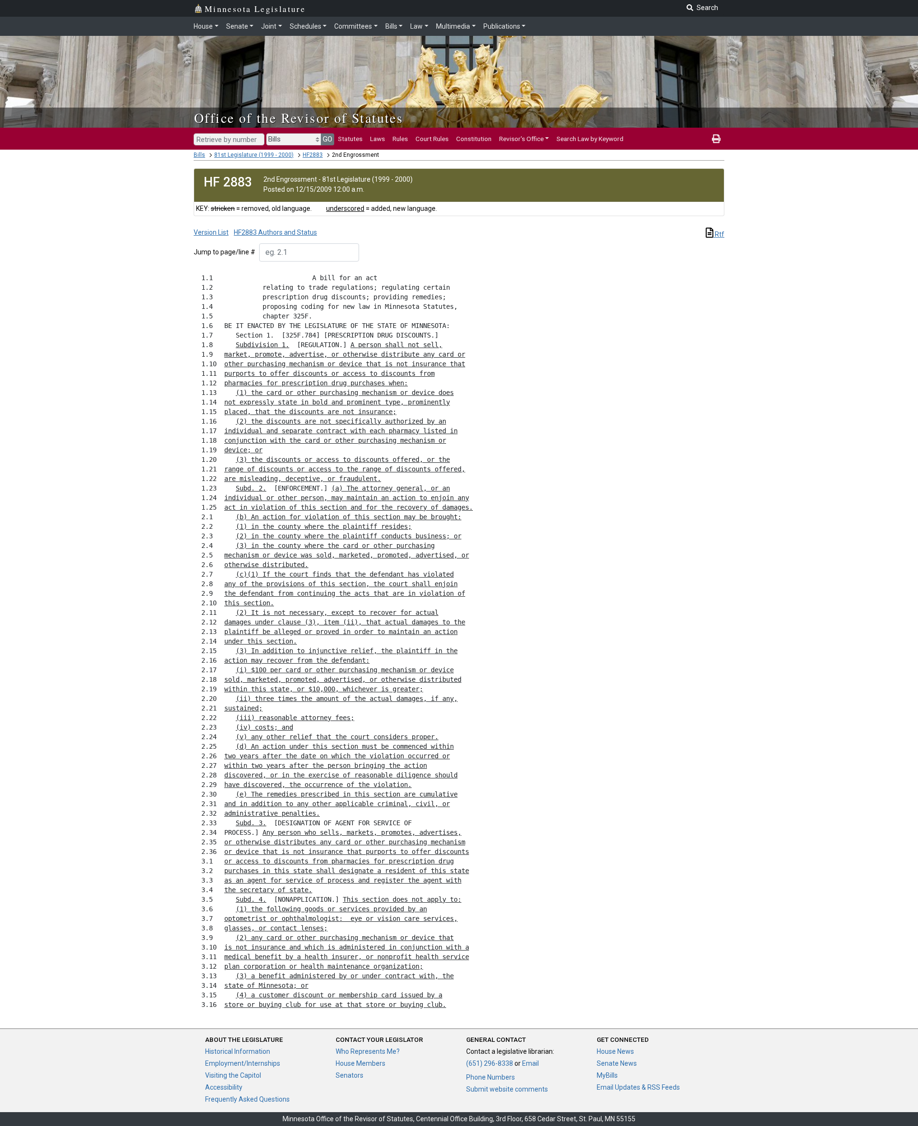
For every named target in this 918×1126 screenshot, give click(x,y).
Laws (377, 138)
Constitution (474, 138)
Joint (268, 26)
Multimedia (453, 26)
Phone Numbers (490, 1077)
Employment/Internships (242, 1063)
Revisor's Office (521, 138)
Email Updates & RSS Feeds (638, 1087)
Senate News (617, 1063)
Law (416, 26)
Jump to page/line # (224, 252)
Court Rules (431, 138)
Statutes (350, 138)
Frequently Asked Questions (247, 1099)
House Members (360, 1063)
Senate (237, 26)
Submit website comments (507, 1089)
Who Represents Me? (368, 1051)
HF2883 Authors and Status (275, 232)
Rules (400, 138)
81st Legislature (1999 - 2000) (254, 155)
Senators (349, 1075)
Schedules (305, 26)
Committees (353, 26)
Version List (211, 232)
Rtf (718, 234)
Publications (501, 26)
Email (530, 1063)
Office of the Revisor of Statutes (298, 118)
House (203, 26)
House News (615, 1051)
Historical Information (237, 1051)
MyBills (607, 1075)
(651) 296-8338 (489, 1063)
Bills (391, 26)
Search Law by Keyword (590, 138)
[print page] (716, 138)
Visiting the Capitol (233, 1075)
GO (327, 139)
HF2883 (313, 155)
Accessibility (223, 1087)
